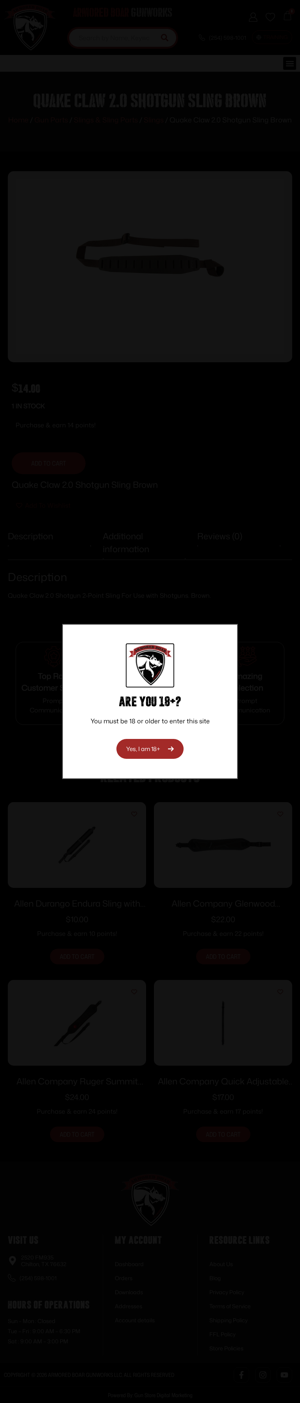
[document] (150, 701)
